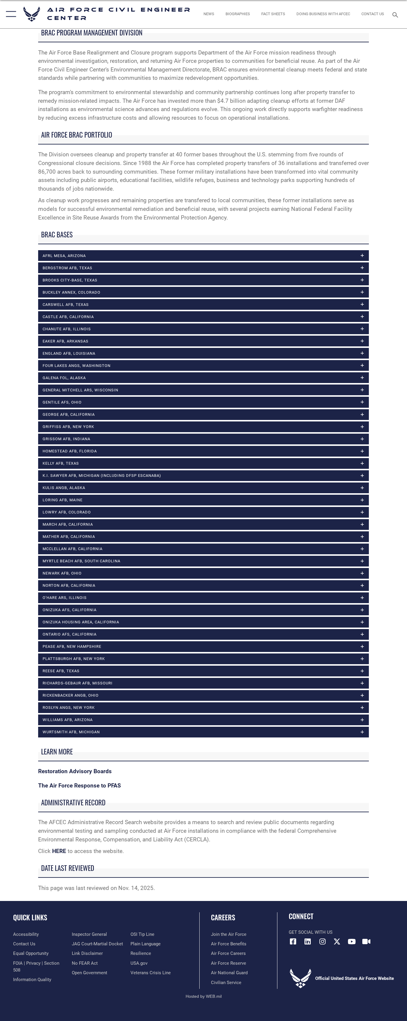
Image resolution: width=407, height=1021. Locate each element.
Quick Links (30, 917)
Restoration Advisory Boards (75, 771)
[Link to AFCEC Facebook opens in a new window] (293, 941)
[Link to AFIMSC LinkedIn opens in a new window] (307, 941)
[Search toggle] (396, 14)
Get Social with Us (311, 932)
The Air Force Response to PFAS (79, 785)
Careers (223, 917)
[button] (9, 14)
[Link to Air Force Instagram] (322, 941)
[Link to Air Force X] (337, 941)
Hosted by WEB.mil (204, 996)
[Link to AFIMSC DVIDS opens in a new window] (366, 941)
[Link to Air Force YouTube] (351, 941)
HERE (59, 851)
